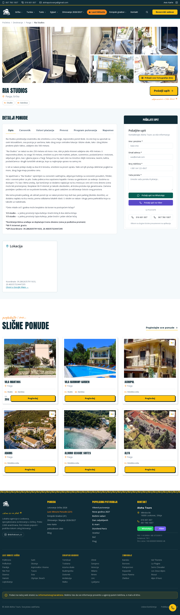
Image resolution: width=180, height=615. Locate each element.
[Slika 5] (156, 69)
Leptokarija (7, 581)
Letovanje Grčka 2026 (57, 507)
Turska (30, 12)
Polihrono (6, 560)
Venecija (95, 567)
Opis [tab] (11, 130)
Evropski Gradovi (70, 555)
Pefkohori (6, 563)
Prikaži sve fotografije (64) (159, 78)
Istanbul (95, 532)
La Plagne (155, 563)
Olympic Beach (38, 578)
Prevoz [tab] (64, 130)
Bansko (125, 560)
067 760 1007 (164, 217)
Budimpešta (67, 571)
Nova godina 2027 (101, 511)
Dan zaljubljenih (100, 520)
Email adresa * (135, 152)
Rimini (94, 574)
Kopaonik (126, 571)
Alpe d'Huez (156, 578)
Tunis (41, 12)
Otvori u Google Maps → (17, 287)
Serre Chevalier (158, 567)
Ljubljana (95, 581)
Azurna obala (68, 567)
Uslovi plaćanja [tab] (45, 130)
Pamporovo (127, 567)
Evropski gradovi (116, 12)
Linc (93, 578)
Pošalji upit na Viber (153, 202)
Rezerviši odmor (165, 12)
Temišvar (66, 560)
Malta (65, 581)
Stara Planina (128, 574)
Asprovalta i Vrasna (40, 567)
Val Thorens (156, 560)
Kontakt (134, 12)
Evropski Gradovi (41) (57, 516)
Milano (94, 571)
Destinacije (18, 22)
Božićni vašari (99, 516)
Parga (28, 22)
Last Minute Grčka (11, 555)
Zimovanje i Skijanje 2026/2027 (61, 520)
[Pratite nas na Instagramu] (177, 2)
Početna (6, 22)
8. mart (96, 524)
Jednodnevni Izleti (55, 528)
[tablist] (59, 130)
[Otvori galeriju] (45, 55)
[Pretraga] (147, 12)
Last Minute (98, 12)
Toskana (66, 563)
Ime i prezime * (136, 141)
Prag (94, 541)
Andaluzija (67, 578)
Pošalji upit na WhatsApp (153, 195)
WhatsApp (147, 529)
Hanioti (5, 578)
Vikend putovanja (101, 507)
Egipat (53, 12)
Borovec (126, 563)
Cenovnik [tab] (25, 130)
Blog (49, 532)
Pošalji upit (162, 90)
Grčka (17, 12)
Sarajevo (95, 563)
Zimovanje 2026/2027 (72, 12)
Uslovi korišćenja (149, 606)
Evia (33, 574)
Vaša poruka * (135, 175)
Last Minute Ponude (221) (59, 511)
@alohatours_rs (15, 534)
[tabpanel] (59, 184)
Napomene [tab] (109, 130)
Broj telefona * (135, 163)
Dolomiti (66, 574)
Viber (161, 529)
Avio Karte (168, 2)
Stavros (5, 574)
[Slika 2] (112, 40)
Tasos (34, 571)
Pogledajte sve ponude (160, 327)
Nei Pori (6, 571)
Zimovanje (127, 555)
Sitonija (34, 563)
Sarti (33, 560)
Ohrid (93, 560)
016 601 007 (141, 217)
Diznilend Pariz (99, 528)
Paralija (5, 567)
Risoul (154, 574)
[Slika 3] (156, 40)
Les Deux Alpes (158, 571)
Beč (94, 537)
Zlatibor (125, 578)
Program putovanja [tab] (85, 130)
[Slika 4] (112, 69)
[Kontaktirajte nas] (173, 608)
